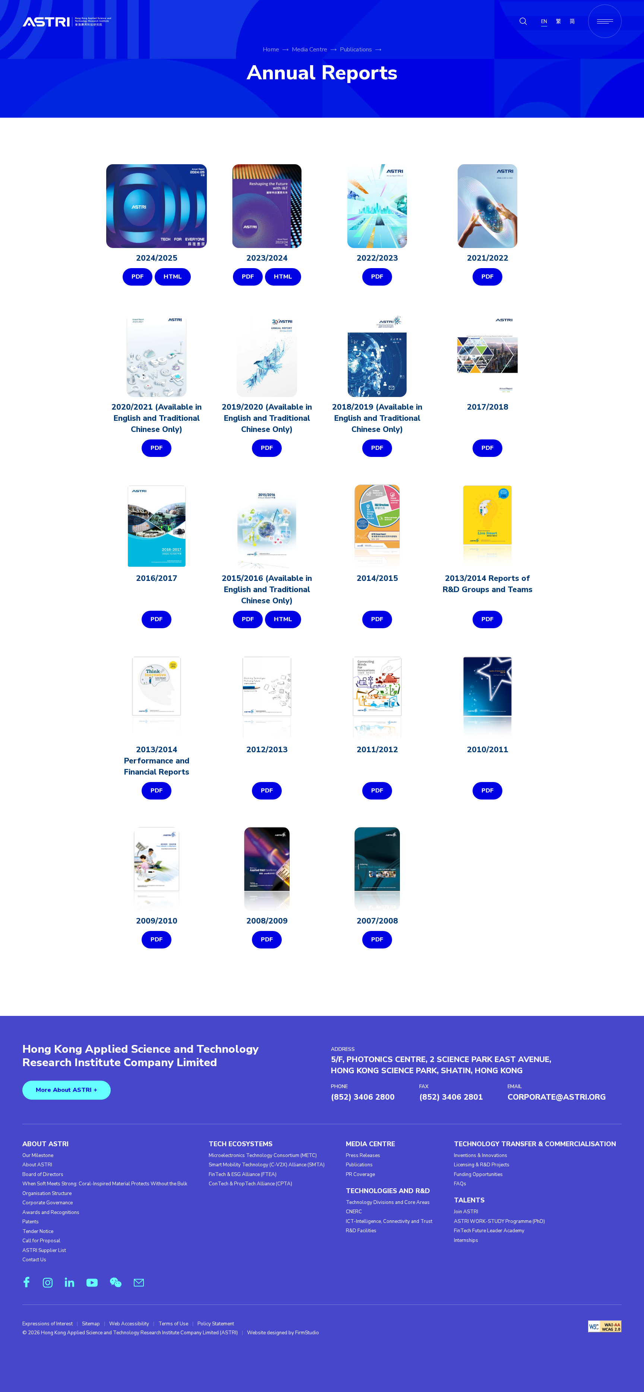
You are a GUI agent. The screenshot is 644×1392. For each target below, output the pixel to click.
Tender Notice (37, 1231)
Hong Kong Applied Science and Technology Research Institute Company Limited (140, 1056)
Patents (30, 1221)
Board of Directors (42, 1174)
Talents (469, 1200)
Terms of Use (173, 1324)
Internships (466, 1240)
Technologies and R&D (388, 1191)
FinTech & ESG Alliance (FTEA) (243, 1174)
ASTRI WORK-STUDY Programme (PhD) (499, 1221)
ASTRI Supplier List (44, 1250)
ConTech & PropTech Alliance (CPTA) (250, 1183)
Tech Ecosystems (240, 1144)
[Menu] (605, 21)
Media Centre (309, 49)
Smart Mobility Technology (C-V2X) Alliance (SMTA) (267, 1164)
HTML (173, 277)
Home (271, 49)
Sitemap (91, 1324)
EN (544, 21)
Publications (356, 49)
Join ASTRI (466, 1211)
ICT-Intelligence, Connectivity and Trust (389, 1221)
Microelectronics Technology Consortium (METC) (263, 1155)
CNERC (354, 1211)
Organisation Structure (47, 1193)
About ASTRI (37, 1164)
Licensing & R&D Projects (481, 1164)
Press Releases (363, 1155)
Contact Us (34, 1259)
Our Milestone (37, 1155)
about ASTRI (45, 1144)
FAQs (460, 1183)
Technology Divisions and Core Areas (388, 1202)
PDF (137, 277)
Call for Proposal (41, 1240)
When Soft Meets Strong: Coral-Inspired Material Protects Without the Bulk (104, 1183)
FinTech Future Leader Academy (489, 1230)
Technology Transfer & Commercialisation (535, 1144)
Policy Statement (216, 1324)
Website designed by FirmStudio (283, 1332)
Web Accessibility (129, 1324)
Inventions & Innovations (480, 1155)
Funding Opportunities (478, 1174)
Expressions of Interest (47, 1324)
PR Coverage (360, 1174)
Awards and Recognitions (50, 1212)
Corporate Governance (47, 1202)
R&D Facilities (361, 1230)
